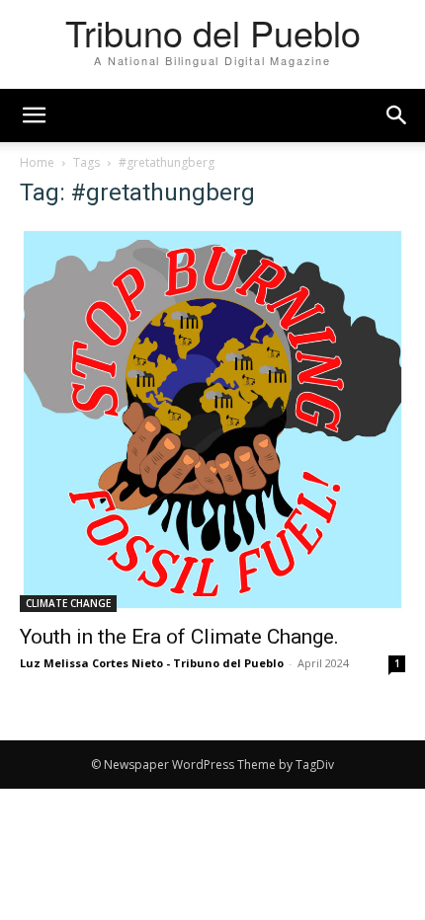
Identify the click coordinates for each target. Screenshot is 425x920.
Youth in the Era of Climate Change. (179, 637)
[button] (397, 115)
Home (37, 162)
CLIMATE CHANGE (68, 603)
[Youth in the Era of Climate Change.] (212, 419)
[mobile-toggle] (33, 115)
